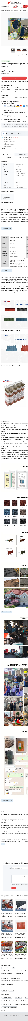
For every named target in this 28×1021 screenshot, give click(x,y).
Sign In (3, 148)
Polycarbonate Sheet (6, 973)
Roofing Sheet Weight (7, 1004)
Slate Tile (5, 990)
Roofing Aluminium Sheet (20, 1000)
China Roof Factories (7, 997)
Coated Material (18, 997)
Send (14, 888)
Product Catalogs (22, 968)
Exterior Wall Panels (19, 973)
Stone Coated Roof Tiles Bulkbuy (10, 1007)
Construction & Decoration (10, 10)
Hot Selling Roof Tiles (6, 971)
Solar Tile (12, 990)
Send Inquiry (14, 78)
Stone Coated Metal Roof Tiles (21, 971)
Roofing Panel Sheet (7, 1000)
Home (2, 10)
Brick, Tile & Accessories (21, 10)
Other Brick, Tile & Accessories (14, 987)
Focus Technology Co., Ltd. (18, 1015)
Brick (4, 987)
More (2, 1010)
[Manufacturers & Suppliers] (14, 2)
